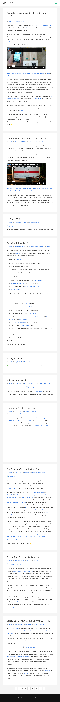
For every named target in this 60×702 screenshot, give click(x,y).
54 (32, 688)
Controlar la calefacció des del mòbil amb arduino (26, 14)
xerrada (24, 414)
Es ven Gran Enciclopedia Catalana (23, 557)
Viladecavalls (38, 316)
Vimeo (9, 75)
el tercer (26, 673)
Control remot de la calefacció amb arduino (27, 138)
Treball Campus (37, 280)
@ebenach (16, 502)
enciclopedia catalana (40, 560)
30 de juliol (18, 253)
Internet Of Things (40, 25)
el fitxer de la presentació (41, 425)
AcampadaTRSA (23, 319)
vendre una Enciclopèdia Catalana (23, 571)
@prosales (10, 495)
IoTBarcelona (28, 28)
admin (10, 19)
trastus (33, 19)
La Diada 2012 (13, 219)
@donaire (9, 502)
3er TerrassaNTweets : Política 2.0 (23, 469)
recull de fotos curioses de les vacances (18, 656)
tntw (43, 472)
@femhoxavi (40, 534)
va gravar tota (28, 420)
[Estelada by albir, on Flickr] (10, 226)
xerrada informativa (36, 418)
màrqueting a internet (37, 492)
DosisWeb (27, 303)
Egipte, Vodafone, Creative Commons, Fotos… (28, 620)
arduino (43, 142)
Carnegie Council (29, 631)
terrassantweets (37, 472)
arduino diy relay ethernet (16, 21)
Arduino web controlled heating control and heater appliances (25, 73)
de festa (31, 222)
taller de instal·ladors (21, 322)
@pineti (31, 497)
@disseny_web (11, 536)
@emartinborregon (12, 539)
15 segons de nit (14, 358)
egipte (36, 624)
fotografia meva (14, 628)
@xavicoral (25, 497)
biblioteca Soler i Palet (22, 602)
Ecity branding (15, 289)
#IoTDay (48, 25)
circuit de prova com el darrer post (19, 42)
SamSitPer (38, 99)
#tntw (26, 507)
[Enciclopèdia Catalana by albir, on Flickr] (14, 564)
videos (32, 411)
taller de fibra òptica (24, 325)
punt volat (39, 391)
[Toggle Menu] (56, 3)
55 (36, 688)
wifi (36, 19)
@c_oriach (19, 536)
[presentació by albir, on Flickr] (11, 477)
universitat (18, 260)
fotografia (37, 222)
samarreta (47, 383)
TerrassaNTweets (19, 297)
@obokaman (17, 495)
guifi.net (27, 19)
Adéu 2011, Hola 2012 (17, 243)
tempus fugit (10, 607)
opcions (33, 383)
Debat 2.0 (34, 300)
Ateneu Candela (34, 313)
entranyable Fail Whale (36, 510)
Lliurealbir (26, 698)
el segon (47, 671)
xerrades (41, 246)
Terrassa (33, 307)
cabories (28, 560)
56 (40, 688)
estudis (30, 246)
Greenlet (39, 698)
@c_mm (36, 536)
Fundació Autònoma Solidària (32, 286)
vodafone (41, 624)
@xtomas (23, 502)
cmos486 (19, 420)
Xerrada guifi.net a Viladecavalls (22, 408)
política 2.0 (40, 500)
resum (48, 246)
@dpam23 (22, 110)
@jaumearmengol (28, 536)
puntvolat (41, 383)
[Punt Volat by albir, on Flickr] (30, 387)
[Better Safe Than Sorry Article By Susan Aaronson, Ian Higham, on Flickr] (30, 647)
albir (48, 73)
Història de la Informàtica (18, 283)
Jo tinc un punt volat (16, 379)
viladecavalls (18, 414)
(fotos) (17, 497)
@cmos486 (42, 536)
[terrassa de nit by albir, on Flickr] (12, 366)
